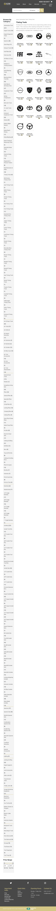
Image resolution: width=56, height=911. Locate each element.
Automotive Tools (24, 19)
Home (18, 4)
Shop (30, 4)
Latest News (50, 5)
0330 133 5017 (47, 891)
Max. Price (11, 868)
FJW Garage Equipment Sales (19, 908)
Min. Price (6, 868)
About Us (20, 892)
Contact (44, 4)
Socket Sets (7, 897)
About (24, 4)
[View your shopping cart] (51, 1)
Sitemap (20, 896)
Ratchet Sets (7, 896)
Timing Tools (32, 19)
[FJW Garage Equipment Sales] (8, 3)
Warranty (36, 4)
